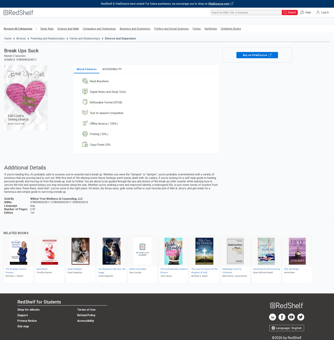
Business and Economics (135, 28)
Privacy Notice (27, 320)
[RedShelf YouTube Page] (291, 319)
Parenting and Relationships (48, 38)
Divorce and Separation (120, 38)
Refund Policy (86, 315)
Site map (23, 326)
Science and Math (68, 28)
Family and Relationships (85, 38)
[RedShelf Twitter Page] (300, 319)
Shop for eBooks (28, 309)
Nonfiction (211, 28)
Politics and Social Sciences (171, 28)
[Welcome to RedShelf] (18, 12)
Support (22, 315)
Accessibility (85, 320)
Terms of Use (86, 309)
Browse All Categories (18, 28)
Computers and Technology (99, 28)
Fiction (197, 28)
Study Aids (47, 28)
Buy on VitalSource (255, 55)
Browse (21, 38)
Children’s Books (231, 28)
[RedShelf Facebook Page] (282, 319)
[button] (147, 81)
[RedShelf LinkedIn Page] (272, 319)
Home (7, 38)
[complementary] (167, 253)
